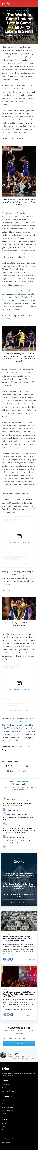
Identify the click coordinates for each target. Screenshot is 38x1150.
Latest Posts (5, 1084)
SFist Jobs (5, 1088)
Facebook (5, 1123)
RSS (3, 1130)
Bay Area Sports (13, 10)
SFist (5, 1069)
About (3, 1100)
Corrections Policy (7, 1110)
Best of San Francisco (8, 1091)
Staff (3, 1104)
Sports (19, 861)
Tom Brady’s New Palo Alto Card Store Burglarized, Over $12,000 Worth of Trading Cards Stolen (19, 886)
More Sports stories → (19, 902)
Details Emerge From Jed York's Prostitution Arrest (19, 895)
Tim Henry (27, 10)
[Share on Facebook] (11, 959)
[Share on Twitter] (8, 959)
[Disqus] (19, 822)
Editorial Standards (7, 1107)
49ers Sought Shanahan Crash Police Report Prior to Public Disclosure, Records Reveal (19, 876)
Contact (4, 1114)
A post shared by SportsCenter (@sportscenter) (19, 564)
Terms (3, 1146)
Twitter (4, 1126)
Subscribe (19, 1044)
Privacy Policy (6, 1142)
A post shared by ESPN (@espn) (19, 710)
